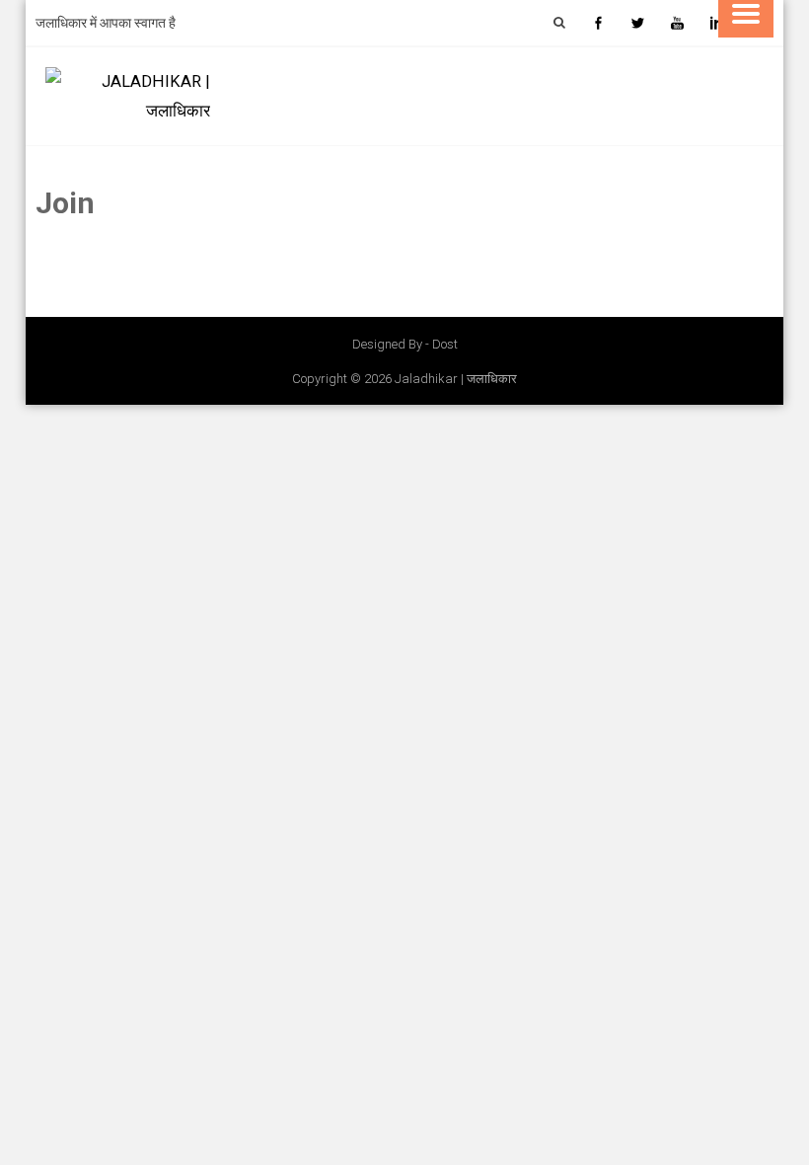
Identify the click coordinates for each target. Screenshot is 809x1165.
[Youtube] (677, 22)
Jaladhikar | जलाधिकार (456, 378)
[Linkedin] (716, 22)
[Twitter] (637, 22)
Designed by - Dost (405, 344)
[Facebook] (598, 22)
